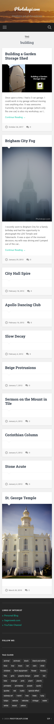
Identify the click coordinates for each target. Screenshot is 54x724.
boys (20, 666)
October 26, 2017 (16, 127)
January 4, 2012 (15, 484)
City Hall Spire (17, 273)
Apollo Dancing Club (23, 304)
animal (6, 661)
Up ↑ (49, 718)
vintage (35, 701)
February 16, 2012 (16, 322)
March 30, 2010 (15, 590)
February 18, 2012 (16, 291)
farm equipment (20, 671)
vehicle (15, 701)
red (14, 691)
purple (29, 686)
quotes (6, 691)
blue (5, 666)
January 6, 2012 (15, 421)
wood (14, 706)
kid (44, 676)
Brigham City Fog (20, 140)
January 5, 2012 (15, 453)
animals (17, 661)
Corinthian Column (21, 434)
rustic (22, 691)
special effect (33, 691)
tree (27, 696)
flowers (43, 671)
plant (30, 681)
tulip (42, 696)
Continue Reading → (15, 117)
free (5, 676)
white (6, 706)
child (42, 666)
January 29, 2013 (16, 259)
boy (12, 666)
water (44, 701)
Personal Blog (11, 615)
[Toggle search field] (49, 27)
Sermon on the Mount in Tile (26, 401)
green (36, 676)
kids (5, 681)
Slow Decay (15, 336)
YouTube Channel (13, 625)
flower (33, 671)
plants (39, 681)
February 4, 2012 (16, 354)
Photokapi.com (27, 9)
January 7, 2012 (15, 385)
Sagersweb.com (12, 620)
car (27, 666)
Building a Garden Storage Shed (20, 56)
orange (14, 681)
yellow (23, 706)
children (7, 671)
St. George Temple (20, 497)
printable (7, 686)
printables (19, 686)
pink (22, 681)
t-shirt (19, 696)
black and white (39, 661)
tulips (6, 701)
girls (12, 676)
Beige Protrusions (20, 367)
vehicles (25, 701)
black (26, 661)
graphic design (24, 676)
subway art (8, 696)
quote (38, 686)
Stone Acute (15, 466)
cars (34, 666)
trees (34, 696)
